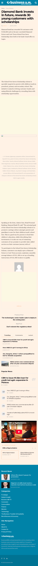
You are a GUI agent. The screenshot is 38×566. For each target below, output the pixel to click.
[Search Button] (36, 3)
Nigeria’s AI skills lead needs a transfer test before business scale (23, 484)
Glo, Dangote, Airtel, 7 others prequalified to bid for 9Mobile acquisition (18, 354)
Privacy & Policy (6, 531)
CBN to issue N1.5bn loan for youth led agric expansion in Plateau (14, 380)
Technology (5, 511)
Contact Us (4, 529)
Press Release (9, 8)
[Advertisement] (19, 61)
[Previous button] (32, 448)
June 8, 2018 (13, 25)
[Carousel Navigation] (34, 448)
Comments (4, 502)
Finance (3, 507)
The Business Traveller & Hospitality (12, 514)
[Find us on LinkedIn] (7, 558)
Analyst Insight (5, 497)
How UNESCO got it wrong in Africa (15, 347)
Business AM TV (6, 499)
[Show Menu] (2, 3)
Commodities (5, 504)
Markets (4, 509)
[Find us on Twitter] (4, 558)
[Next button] (35, 448)
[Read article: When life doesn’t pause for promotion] (5, 477)
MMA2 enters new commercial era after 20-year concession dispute (22, 363)
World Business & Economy (9, 516)
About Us (4, 527)
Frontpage (4, 495)
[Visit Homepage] (19, 3)
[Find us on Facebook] (1, 558)
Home (2, 8)
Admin (5, 25)
